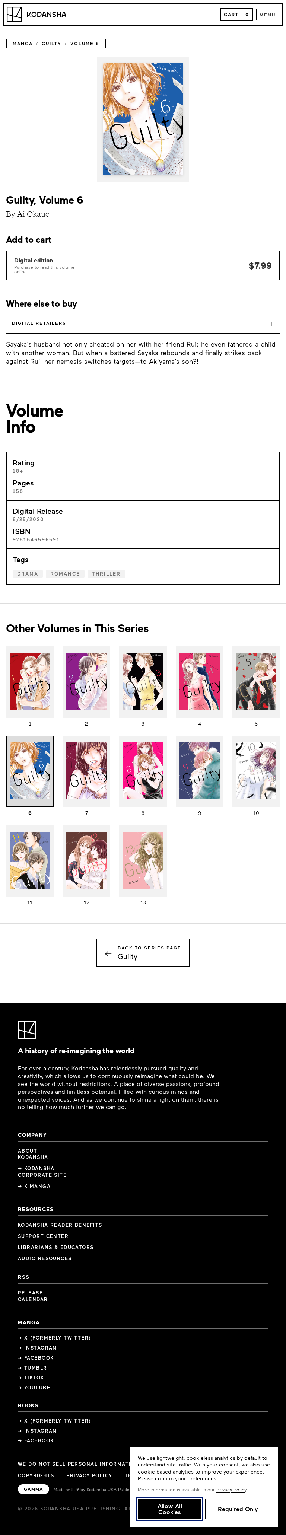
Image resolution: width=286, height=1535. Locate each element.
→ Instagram (37, 1348)
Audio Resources (45, 1258)
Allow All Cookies (170, 1508)
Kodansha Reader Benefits (60, 1225)
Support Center (43, 1236)
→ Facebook (36, 1358)
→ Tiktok (31, 1377)
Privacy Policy (89, 1475)
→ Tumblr (32, 1368)
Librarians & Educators (56, 1247)
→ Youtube (34, 1388)
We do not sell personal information (78, 1464)
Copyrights (36, 1475)
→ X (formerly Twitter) (54, 1338)
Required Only (238, 1508)
